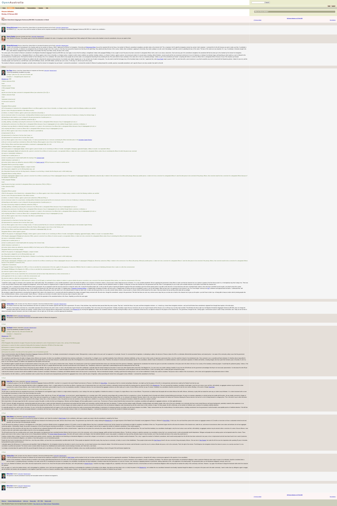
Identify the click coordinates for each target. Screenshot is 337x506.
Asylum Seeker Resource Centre (58, 434)
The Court (4, 389)
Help (47, 8)
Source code (48, 501)
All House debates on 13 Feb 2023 (295, 18)
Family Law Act (40, 162)
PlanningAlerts (55, 504)
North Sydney (62, 418)
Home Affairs (104, 383)
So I (3, 463)
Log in (333, 6)
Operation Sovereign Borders (79, 288)
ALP (208, 288)
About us (4, 501)
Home (4, 8)
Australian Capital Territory (85, 139)
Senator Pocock (88, 463)
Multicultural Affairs (91, 47)
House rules (33, 501)
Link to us (25, 501)
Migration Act (5, 79)
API (38, 501)
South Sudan (62, 395)
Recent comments (20, 8)
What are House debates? (261, 11)
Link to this (58, 27)
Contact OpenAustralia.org (14, 501)
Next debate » (333, 20)
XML (42, 501)
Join (329, 6)
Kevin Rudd (160, 59)
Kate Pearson (157, 440)
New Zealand (203, 440)
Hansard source (64, 27)
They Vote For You (38, 504)
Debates (10, 8)
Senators (41, 8)
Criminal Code (40, 157)
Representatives (31, 8)
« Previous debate (257, 20)
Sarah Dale (211, 387)
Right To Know (47, 504)
